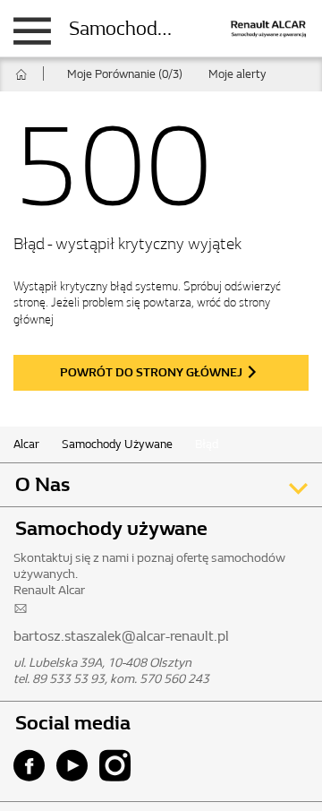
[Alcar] (255, 27)
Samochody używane (157, 28)
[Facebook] (33, 765)
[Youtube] (76, 765)
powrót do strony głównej (151, 372)
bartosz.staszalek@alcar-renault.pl (121, 635)
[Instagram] (119, 765)
